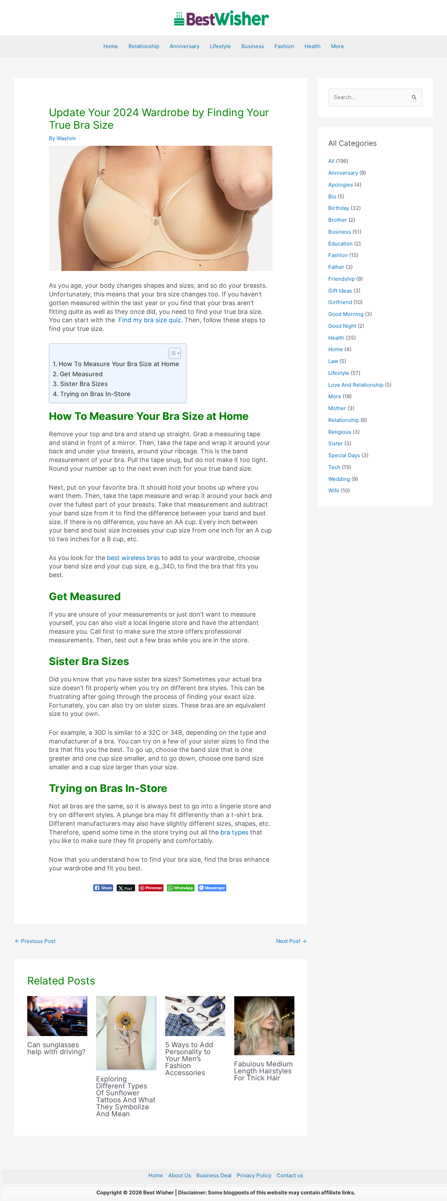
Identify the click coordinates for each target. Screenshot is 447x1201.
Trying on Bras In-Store (95, 394)
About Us (179, 1175)
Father (336, 267)
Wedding (339, 479)
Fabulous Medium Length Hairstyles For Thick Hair (263, 1071)
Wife (333, 490)
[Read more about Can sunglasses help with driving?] (57, 1015)
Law (333, 361)
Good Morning (346, 314)
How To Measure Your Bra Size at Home (119, 364)
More (337, 46)
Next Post (291, 941)
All (331, 161)
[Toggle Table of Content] (171, 353)
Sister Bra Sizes (84, 383)
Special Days (344, 455)
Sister (335, 443)
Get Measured (81, 374)
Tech (334, 467)
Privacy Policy (254, 1175)
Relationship (144, 46)
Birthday (338, 208)
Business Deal (214, 1175)
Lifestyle (220, 46)
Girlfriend (340, 302)
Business (252, 46)
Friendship (341, 278)
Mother (337, 408)
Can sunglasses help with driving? (56, 1048)
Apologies (340, 184)
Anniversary (184, 46)
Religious (339, 432)
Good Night (342, 326)
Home (110, 46)
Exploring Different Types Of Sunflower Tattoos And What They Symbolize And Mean (125, 1096)
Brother (337, 220)
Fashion (284, 46)
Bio (332, 196)
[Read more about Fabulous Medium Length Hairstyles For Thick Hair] (264, 1025)
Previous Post (35, 941)
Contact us (290, 1175)
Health (313, 46)
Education (340, 243)
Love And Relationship (355, 385)
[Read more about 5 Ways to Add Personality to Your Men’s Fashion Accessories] (195, 1015)
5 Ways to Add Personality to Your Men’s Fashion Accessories (189, 1059)
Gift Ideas (340, 290)
